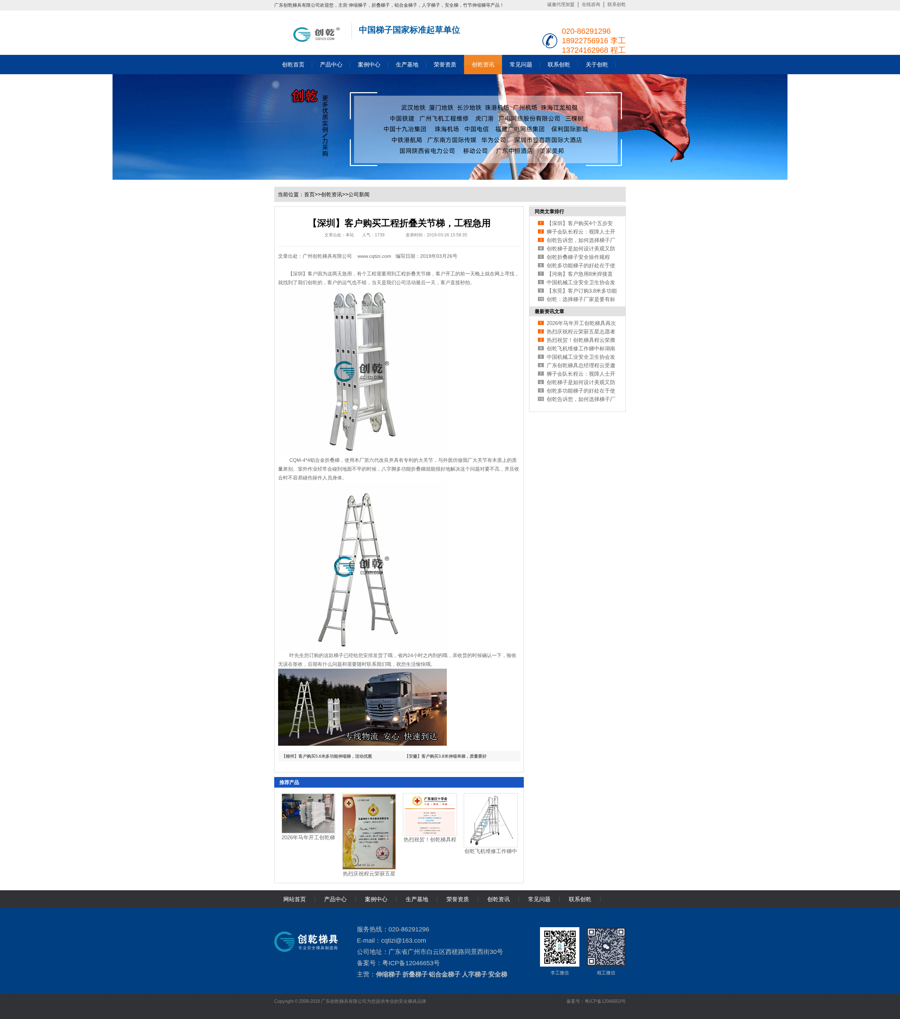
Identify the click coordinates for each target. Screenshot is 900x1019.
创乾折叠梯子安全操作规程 (578, 257)
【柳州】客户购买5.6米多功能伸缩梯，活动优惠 (327, 756)
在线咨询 (591, 4)
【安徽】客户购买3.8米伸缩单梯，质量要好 (446, 756)
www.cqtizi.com (374, 256)
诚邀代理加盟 (560, 4)
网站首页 (294, 899)
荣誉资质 (445, 65)
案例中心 (369, 65)
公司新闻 (358, 194)
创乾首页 (293, 65)
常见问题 (521, 65)
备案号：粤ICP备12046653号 (596, 1001)
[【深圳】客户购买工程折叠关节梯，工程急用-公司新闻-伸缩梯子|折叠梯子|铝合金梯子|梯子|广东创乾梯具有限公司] (309, 40)
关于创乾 (597, 65)
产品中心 (331, 65)
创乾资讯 (483, 65)
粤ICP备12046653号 (411, 963)
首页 (309, 194)
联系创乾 (617, 4)
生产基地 (407, 65)
